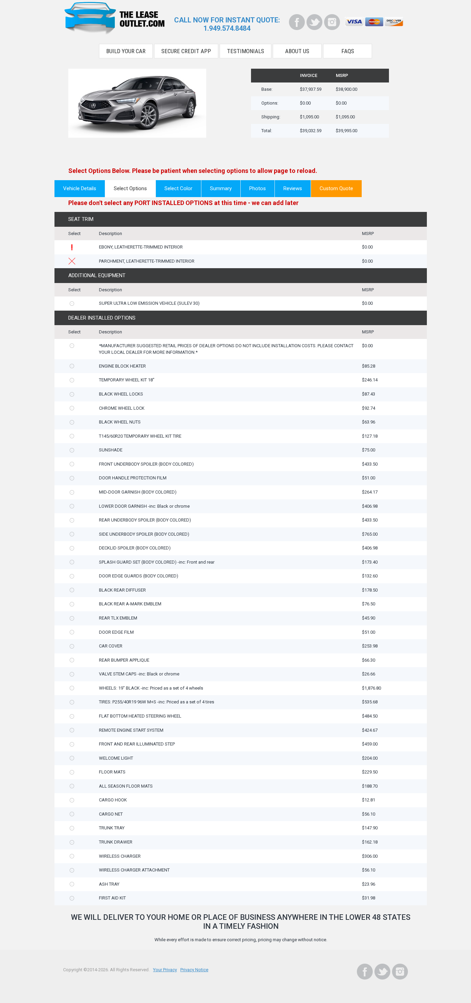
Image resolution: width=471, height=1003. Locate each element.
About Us (297, 51)
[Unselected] (72, 303)
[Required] (72, 247)
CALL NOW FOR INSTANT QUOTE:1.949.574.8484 (227, 24)
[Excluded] (72, 261)
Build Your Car (126, 51)
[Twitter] (314, 22)
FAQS (347, 51)
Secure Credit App (186, 51)
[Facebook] (297, 22)
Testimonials (245, 51)
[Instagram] (332, 22)
